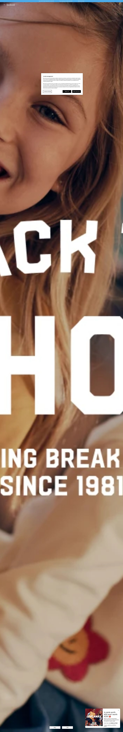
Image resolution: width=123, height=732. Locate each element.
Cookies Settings (47, 91)
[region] (62, 84)
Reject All (67, 91)
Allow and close (76, 91)
